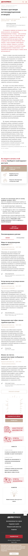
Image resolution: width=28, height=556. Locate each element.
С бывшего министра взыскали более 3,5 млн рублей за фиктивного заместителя (13, 470)
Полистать (14, 420)
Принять (14, 553)
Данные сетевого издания (14, 540)
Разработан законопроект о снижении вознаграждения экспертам (13, 461)
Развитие (14, 529)
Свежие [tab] (7, 237)
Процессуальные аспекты (8, 363)
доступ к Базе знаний (14, 227)
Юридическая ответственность (7, 6)
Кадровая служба (14, 524)
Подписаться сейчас (14, 416)
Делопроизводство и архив (14, 521)
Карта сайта (14, 542)
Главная (3, 5)
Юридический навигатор (11, 5)
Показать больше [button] (14, 391)
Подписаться (14, 536)
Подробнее (4, 550)
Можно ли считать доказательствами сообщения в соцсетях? (12, 357)
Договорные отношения (8, 249)
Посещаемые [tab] (20, 237)
